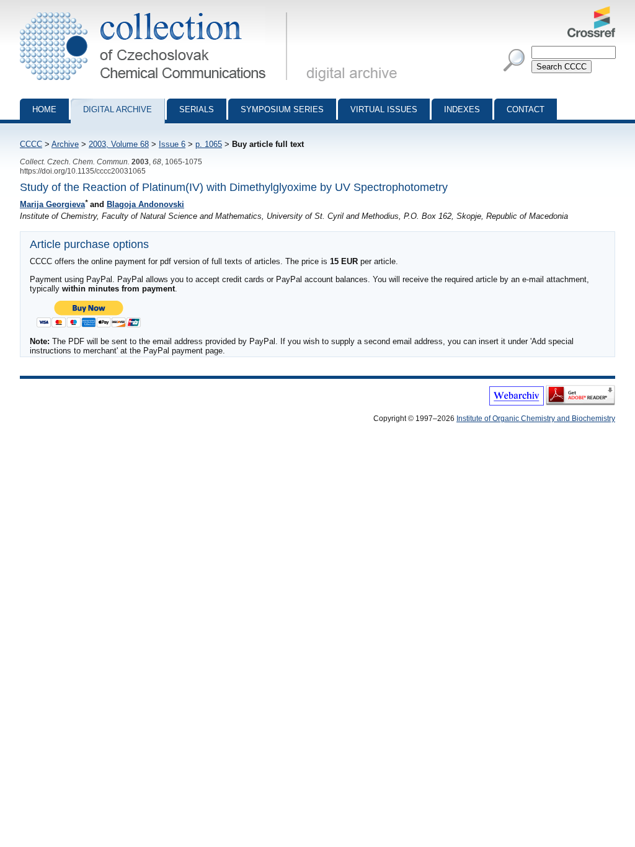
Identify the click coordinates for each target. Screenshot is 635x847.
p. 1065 (208, 144)
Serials (196, 109)
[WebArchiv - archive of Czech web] (516, 403)
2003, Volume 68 (119, 144)
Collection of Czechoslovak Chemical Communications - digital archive (157, 11)
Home (44, 109)
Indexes (462, 109)
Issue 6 (172, 144)
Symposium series (282, 109)
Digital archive (117, 109)
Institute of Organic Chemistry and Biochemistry (535, 418)
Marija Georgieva (52, 204)
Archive (65, 144)
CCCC (31, 144)
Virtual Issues (383, 109)
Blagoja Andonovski (145, 204)
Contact (525, 109)
